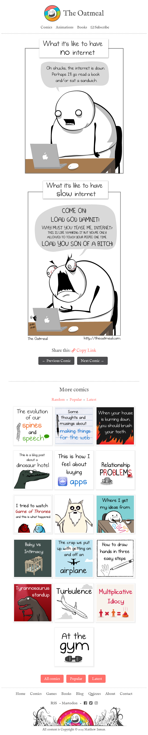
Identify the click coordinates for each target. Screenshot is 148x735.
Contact (126, 694)
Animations (64, 27)
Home (20, 694)
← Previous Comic (56, 361)
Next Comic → (92, 361)
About (110, 694)
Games (51, 694)
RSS (53, 703)
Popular (76, 399)
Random (58, 399)
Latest (91, 399)
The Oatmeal (83, 13)
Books (82, 27)
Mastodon (69, 703)
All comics (52, 679)
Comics (46, 27)
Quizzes (94, 694)
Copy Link (86, 350)
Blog (80, 694)
